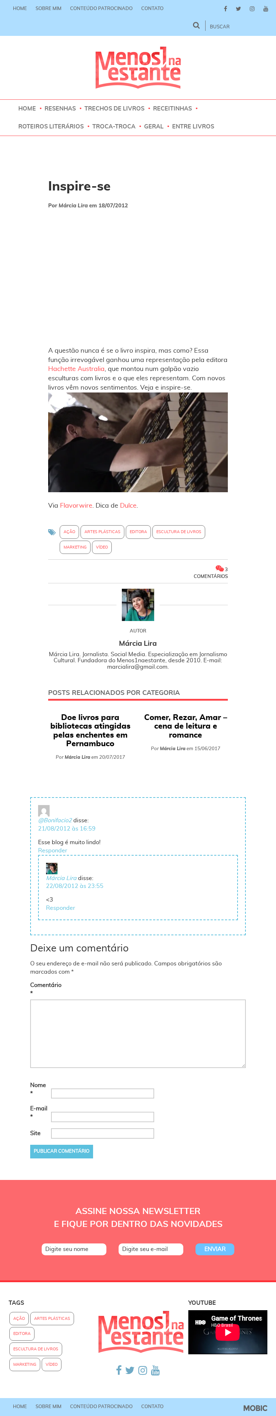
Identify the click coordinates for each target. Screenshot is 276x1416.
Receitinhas (172, 109)
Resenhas (60, 109)
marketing (75, 547)
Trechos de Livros (114, 109)
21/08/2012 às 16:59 (67, 829)
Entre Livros (193, 127)
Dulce (128, 506)
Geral (154, 127)
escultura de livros (178, 532)
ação (69, 532)
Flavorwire (76, 506)
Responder (52, 850)
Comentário (40, 989)
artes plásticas (102, 532)
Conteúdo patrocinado (101, 8)
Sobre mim (48, 8)
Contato (152, 8)
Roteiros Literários (51, 127)
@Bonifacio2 (55, 820)
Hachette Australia (76, 369)
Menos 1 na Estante (138, 68)
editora (138, 532)
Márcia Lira (61, 878)
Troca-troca (113, 127)
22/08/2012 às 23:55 (75, 886)
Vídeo (102, 547)
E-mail (38, 1113)
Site (35, 1133)
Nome (38, 1089)
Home (20, 8)
